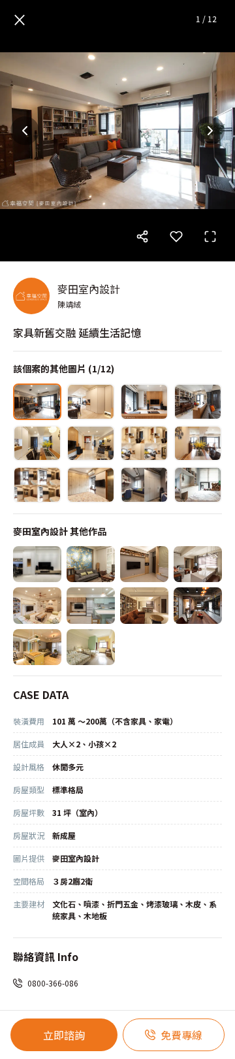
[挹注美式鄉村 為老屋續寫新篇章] (37, 605)
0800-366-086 (52, 982)
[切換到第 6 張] (91, 443)
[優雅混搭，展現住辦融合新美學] (91, 564)
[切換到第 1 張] (37, 401)
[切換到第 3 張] (144, 401)
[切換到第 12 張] (198, 484)
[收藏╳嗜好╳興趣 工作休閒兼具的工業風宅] (198, 605)
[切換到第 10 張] (91, 484)
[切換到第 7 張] (144, 443)
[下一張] (210, 130)
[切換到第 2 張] (91, 401)
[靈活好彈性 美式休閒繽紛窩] (37, 647)
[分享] (142, 236)
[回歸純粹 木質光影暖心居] (198, 564)
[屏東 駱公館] (37, 564)
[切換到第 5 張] (37, 443)
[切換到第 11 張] (144, 484)
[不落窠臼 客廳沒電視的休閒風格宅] (144, 605)
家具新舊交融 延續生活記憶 (77, 332)
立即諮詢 (64, 1035)
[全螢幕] (210, 236)
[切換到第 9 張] (37, 484)
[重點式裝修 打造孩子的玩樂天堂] (144, 564)
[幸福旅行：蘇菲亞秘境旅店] (91, 647)
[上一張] (24, 130)
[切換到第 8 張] (198, 443)
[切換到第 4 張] (198, 401)
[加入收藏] (176, 236)
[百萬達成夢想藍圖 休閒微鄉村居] (91, 605)
